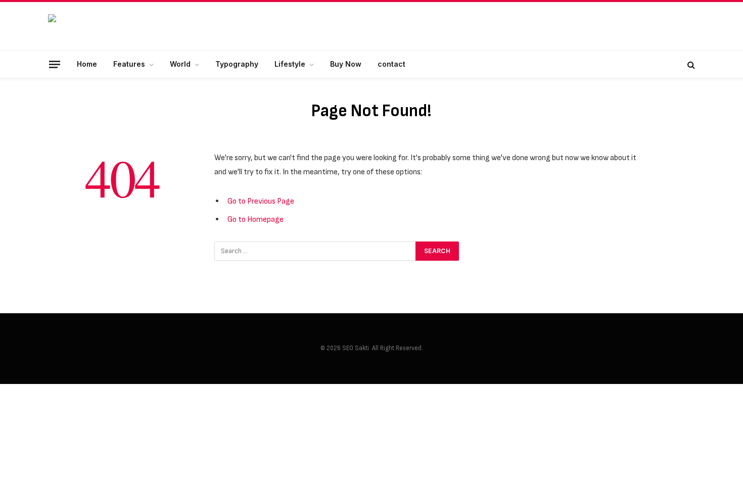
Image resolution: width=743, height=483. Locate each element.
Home (87, 64)
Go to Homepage (255, 219)
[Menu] (54, 64)
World (180, 64)
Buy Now (345, 64)
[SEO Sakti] (124, 26)
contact (391, 64)
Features (129, 64)
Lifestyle (289, 64)
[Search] (690, 64)
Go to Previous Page (260, 201)
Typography (236, 64)
